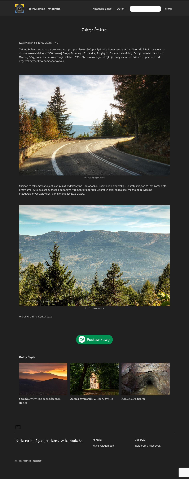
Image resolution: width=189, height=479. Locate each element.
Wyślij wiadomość (103, 445)
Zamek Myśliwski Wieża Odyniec (91, 399)
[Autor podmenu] (125, 8)
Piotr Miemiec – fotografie (44, 8)
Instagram (140, 445)
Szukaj (168, 8)
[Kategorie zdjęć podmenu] (113, 8)
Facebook (155, 445)
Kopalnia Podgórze (133, 399)
